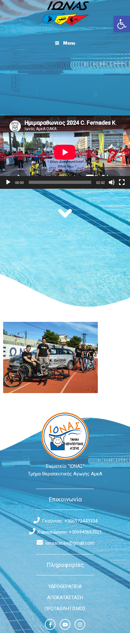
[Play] (8, 182)
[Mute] (112, 182)
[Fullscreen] (122, 182)
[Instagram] (79, 624)
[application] (65, 152)
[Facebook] (50, 624)
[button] (122, 24)
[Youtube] (65, 624)
